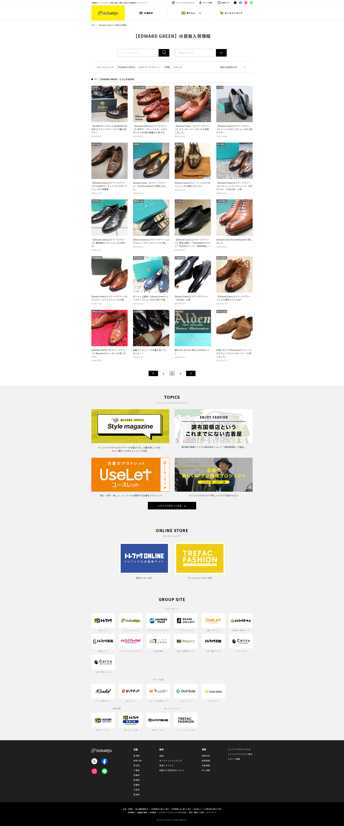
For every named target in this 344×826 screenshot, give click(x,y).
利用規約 (153, 812)
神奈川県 (137, 760)
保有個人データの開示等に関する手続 (207, 809)
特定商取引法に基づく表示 (181, 809)
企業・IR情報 (127, 809)
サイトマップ (211, 812)
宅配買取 (206, 765)
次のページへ (191, 373)
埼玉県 (136, 765)
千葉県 (136, 770)
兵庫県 (136, 784)
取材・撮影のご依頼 (196, 812)
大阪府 (136, 789)
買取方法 (206, 755)
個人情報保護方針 (141, 809)
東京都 (136, 755)
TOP (93, 25)
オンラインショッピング (170, 760)
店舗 (135, 749)
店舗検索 (148, 13)
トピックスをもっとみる (170, 505)
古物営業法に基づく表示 (160, 809)
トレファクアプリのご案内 (240, 754)
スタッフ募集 (207, 2)
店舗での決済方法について (171, 770)
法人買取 (206, 770)
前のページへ (153, 373)
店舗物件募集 (142, 812)
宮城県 (136, 775)
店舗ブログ (225, 2)
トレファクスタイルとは (185, 2)
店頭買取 (206, 760)
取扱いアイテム (166, 765)
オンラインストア (234, 13)
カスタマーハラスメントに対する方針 (172, 812)
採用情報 (131, 812)
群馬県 (136, 780)
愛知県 (136, 794)
